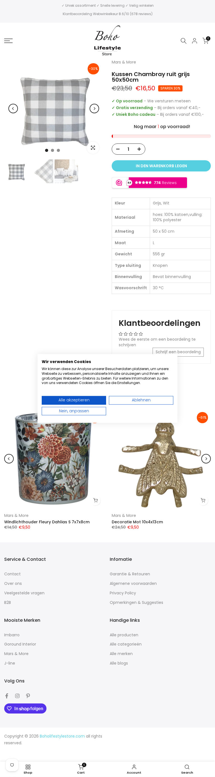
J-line (9, 663)
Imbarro (12, 635)
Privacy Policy (123, 593)
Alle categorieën (126, 644)
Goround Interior (20, 644)
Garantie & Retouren (130, 574)
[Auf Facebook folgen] (6, 696)
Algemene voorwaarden (133, 583)
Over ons (13, 583)
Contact (12, 574)
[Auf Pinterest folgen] (28, 696)
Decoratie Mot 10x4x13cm (137, 522)
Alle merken (121, 653)
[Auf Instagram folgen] (17, 696)
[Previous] (13, 108)
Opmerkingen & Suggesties (136, 602)
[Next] (94, 108)
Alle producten (124, 635)
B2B (7, 602)
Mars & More (16, 515)
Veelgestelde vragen (24, 593)
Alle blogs (119, 663)
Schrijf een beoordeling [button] (178, 352)
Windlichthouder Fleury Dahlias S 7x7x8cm (47, 522)
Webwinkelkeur (105, 13)
